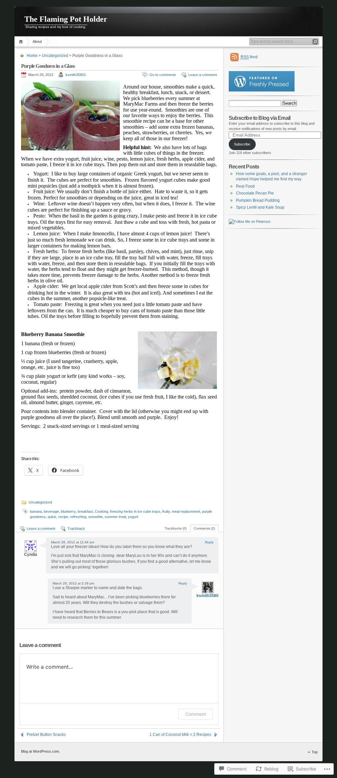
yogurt (133, 517)
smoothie (95, 517)
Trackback (76, 529)
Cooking (101, 511)
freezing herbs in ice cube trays (135, 511)
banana (36, 511)
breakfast (85, 511)
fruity (166, 511)
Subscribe (242, 144)
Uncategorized (55, 55)
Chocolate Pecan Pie (255, 193)
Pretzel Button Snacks (46, 734)
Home (21, 42)
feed (249, 57)
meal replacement (186, 511)
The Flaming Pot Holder (65, 19)
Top (315, 752)
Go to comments (162, 75)
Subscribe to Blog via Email (259, 118)
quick (52, 517)
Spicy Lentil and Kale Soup (260, 207)
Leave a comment (202, 75)
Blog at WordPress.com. (40, 751)
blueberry (68, 511)
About (37, 41)
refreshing (78, 517)
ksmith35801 (75, 75)
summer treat (115, 517)
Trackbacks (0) (176, 528)
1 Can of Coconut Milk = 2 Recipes (180, 734)
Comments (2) (204, 528)
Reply (209, 542)
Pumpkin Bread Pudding (258, 200)
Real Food (245, 186)
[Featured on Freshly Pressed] (262, 90)
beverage (51, 511)
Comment (195, 714)
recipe (63, 517)
